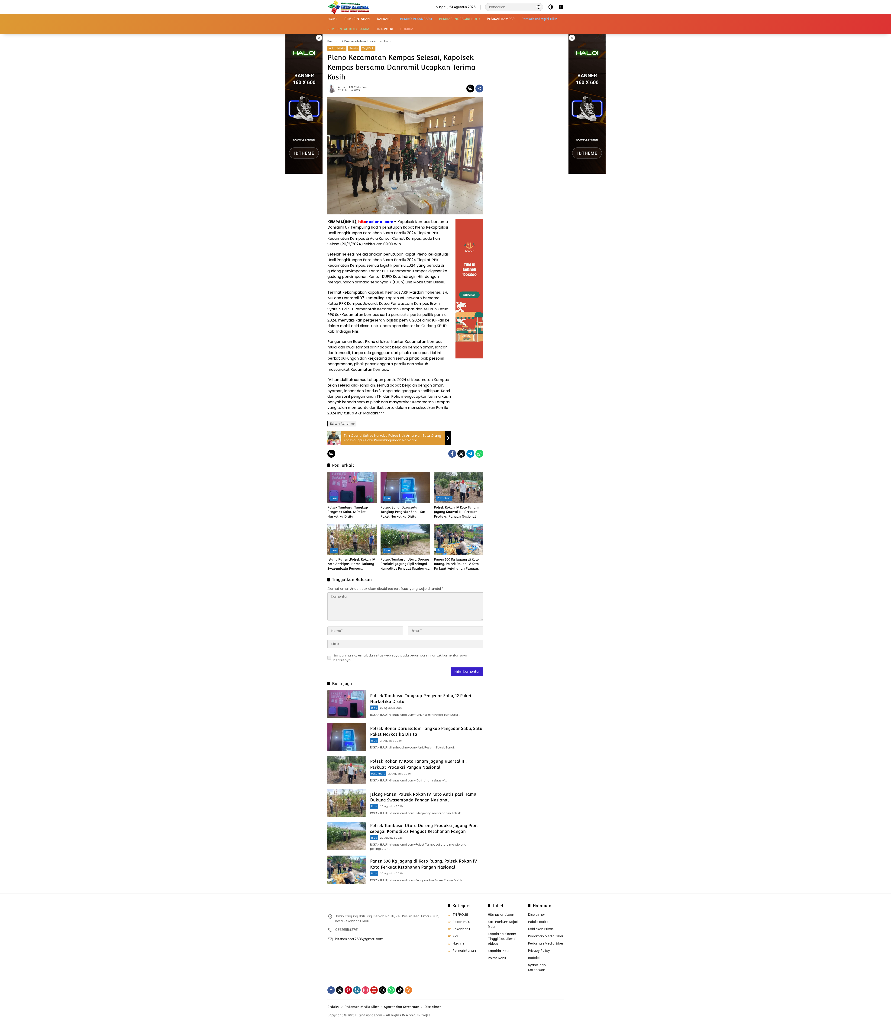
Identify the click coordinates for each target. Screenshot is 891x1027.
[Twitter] (461, 454)
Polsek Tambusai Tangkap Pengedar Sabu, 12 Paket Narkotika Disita (347, 511)
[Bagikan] (479, 88)
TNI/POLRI (368, 48)
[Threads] (382, 990)
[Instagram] (365, 990)
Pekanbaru (444, 498)
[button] (538, 7)
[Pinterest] (348, 990)
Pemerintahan (464, 950)
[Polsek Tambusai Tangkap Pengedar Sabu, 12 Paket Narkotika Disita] (352, 487)
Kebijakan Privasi (541, 929)
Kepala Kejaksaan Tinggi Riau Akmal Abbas (502, 939)
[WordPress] (357, 990)
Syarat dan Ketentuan (537, 967)
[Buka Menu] (561, 7)
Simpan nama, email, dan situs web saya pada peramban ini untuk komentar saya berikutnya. (400, 658)
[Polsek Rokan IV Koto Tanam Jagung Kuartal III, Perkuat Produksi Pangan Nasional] (458, 487)
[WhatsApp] (479, 454)
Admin (342, 87)
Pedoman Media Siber (545, 936)
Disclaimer (536, 914)
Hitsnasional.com (502, 914)
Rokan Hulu (461, 921)
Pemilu (353, 48)
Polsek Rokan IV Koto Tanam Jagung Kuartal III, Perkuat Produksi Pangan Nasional (456, 511)
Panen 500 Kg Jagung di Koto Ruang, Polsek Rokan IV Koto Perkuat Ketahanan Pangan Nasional (456, 564)
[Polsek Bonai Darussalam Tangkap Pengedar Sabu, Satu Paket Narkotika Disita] (405, 487)
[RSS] (408, 990)
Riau (334, 498)
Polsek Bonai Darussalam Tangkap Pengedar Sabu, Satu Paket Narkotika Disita (404, 511)
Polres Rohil (497, 958)
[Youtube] (374, 990)
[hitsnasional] (348, 6)
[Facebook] (452, 454)
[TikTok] (400, 990)
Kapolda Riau (498, 950)
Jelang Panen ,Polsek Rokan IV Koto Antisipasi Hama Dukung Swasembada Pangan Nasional (351, 564)
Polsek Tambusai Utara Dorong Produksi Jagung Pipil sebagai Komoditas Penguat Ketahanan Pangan (405, 564)
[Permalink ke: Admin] (332, 88)
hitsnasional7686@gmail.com (359, 939)
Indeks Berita (538, 921)
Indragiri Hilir (337, 48)
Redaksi (534, 957)
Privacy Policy (539, 950)
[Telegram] (470, 454)
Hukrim (458, 943)
